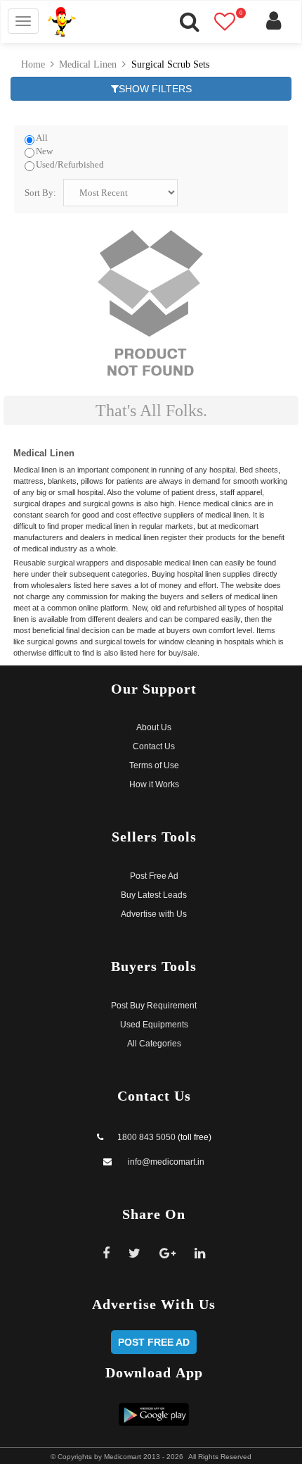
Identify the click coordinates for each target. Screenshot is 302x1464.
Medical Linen (88, 64)
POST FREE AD (154, 1342)
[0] (232, 26)
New (44, 151)
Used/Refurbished (70, 165)
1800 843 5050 (146, 1137)
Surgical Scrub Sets (170, 64)
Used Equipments (154, 1025)
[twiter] (134, 1253)
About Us (153, 727)
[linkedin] (200, 1253)
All (42, 138)
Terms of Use (154, 765)
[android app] (154, 1414)
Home (33, 64)
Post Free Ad (154, 876)
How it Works (154, 784)
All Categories (154, 1044)
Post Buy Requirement (154, 1006)
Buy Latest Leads (154, 895)
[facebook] (106, 1253)
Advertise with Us (154, 914)
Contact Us (154, 746)
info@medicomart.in (165, 1162)
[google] (167, 1253)
